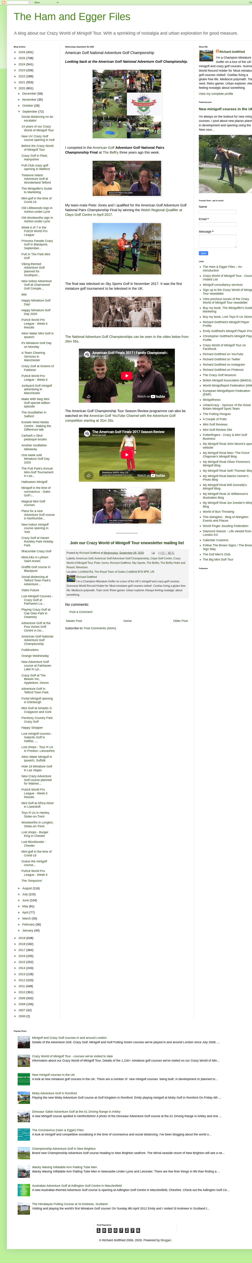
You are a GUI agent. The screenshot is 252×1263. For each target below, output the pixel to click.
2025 (22, 58)
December (29, 93)
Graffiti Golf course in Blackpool (35, 569)
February (28, 924)
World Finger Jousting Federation (225, 526)
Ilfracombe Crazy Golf (36, 551)
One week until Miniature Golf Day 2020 (35, 458)
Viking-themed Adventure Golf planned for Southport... (33, 269)
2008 (22, 1004)
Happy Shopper (32, 727)
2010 (22, 992)
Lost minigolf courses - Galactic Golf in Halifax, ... (36, 737)
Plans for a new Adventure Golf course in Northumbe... (38, 514)
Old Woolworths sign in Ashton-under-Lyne (37, 219)
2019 (22, 938)
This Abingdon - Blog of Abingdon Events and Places (225, 518)
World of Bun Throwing (218, 511)
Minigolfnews (212, 399)
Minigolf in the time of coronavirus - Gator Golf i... (36, 491)
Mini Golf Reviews (215, 424)
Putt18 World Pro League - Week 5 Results (34, 793)
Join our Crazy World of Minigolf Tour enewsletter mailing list (127, 543)
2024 (22, 64)
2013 (22, 974)
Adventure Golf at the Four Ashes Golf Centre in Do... (36, 626)
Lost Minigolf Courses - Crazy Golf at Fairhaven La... (37, 599)
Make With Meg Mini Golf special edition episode (35, 402)
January (28, 930)
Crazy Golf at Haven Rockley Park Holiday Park (37, 541)
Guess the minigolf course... (34, 863)
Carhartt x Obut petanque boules (34, 437)
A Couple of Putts (215, 419)
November (29, 99)
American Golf (103, 147)
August (27, 888)
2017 (22, 950)
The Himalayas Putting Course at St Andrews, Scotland (69, 1204)
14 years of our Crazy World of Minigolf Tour (37, 128)
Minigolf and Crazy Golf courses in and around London (69, 1037)
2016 (22, 956)
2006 (22, 1016)
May (25, 906)
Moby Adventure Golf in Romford (54, 1093)
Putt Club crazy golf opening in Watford (35, 167)
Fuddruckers (30, 650)
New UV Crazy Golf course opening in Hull (38, 138)
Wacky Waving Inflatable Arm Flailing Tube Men (64, 1167)
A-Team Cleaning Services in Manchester (33, 356)
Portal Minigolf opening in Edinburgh (37, 700)
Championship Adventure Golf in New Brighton (64, 1148)
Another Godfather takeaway (34, 447)
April (25, 912)
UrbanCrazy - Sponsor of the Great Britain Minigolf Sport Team (227, 407)
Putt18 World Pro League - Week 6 (34, 377)
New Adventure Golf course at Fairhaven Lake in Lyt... (36, 665)
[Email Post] (152, 552)
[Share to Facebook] (169, 553)
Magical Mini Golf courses (33, 503)
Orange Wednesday (35, 656)
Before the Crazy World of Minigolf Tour (37, 147)
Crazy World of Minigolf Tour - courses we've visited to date (72, 1056)
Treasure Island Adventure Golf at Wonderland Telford (36, 178)
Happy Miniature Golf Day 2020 (35, 312)
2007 (22, 1010)
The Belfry (110, 152)
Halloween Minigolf (34, 482)
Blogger (166, 1240)
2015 (22, 962)
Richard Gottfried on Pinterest (223, 369)
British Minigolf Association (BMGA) (227, 380)
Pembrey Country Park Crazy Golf (37, 719)
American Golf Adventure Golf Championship (121, 558)
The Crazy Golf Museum (219, 375)
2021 (22, 82)
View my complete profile (216, 93)
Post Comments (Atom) (100, 628)
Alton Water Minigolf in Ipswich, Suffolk (36, 758)
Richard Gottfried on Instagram (224, 364)
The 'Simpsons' (31, 880)
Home (127, 621)
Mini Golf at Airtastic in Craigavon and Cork (36, 710)
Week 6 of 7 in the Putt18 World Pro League (34, 231)
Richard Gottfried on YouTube (223, 354)
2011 (22, 986)
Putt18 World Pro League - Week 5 (34, 872)
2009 (22, 998)
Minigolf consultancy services (223, 284)
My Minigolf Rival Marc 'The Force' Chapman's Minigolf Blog (226, 454)
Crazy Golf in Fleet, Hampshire (34, 157)
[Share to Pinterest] (173, 553)
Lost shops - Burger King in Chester (34, 834)
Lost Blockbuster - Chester (33, 843)
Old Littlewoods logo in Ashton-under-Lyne (36, 209)
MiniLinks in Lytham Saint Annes (34, 559)
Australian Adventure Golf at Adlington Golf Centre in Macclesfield (77, 1185)
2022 (22, 76)
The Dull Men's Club (216, 554)
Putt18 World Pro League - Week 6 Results (34, 323)
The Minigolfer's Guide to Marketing (36, 190)
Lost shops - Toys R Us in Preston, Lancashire (38, 749)
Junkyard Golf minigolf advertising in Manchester (36, 389)
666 (24, 294)
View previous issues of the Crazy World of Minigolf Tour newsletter (226, 300)
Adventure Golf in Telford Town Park (35, 690)
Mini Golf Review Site (217, 429)
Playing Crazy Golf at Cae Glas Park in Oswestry (35, 613)
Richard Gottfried (120, 562)
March (27, 918)
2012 (22, 980)
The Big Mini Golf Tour (218, 559)
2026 (22, 52)
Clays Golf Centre (161, 558)
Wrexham (82, 567)
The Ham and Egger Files (72, 16)
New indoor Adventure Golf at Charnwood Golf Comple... (36, 284)
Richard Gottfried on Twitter (221, 359)
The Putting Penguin (217, 414)
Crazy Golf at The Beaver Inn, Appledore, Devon (35, 679)
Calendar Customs (215, 540)
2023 (22, 70)
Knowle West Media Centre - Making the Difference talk (36, 425)
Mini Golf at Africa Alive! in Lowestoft (37, 805)
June (26, 900)
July (25, 894)
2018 (22, 944)
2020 (22, 88)
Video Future (30, 590)
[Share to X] (166, 553)
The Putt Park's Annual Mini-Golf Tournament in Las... (37, 472)
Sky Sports (138, 562)
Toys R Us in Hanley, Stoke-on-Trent (35, 814)
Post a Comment (80, 612)
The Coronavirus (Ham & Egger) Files (58, 1130)
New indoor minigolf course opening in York (35, 528)
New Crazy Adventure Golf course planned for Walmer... (36, 779)
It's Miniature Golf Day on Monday (36, 344)
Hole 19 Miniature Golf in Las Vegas (36, 768)
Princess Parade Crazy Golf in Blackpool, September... (37, 244)
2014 (22, 968)
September (30, 111)
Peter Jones (101, 562)
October (28, 105)
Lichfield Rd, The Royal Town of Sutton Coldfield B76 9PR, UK (116, 571)
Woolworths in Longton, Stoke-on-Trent (37, 824)
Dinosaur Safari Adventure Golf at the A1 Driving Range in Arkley (76, 1111)
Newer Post (74, 621)
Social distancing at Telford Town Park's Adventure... (36, 580)
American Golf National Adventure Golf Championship (37, 640)
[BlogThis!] (163, 553)
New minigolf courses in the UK (53, 1074)
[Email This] (159, 553)
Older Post (180, 621)
